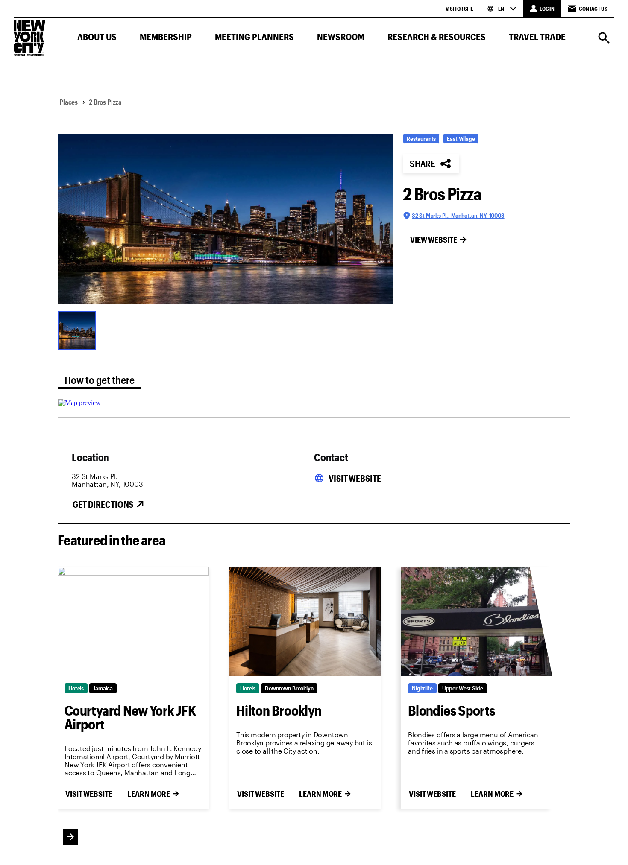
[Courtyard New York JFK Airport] (133, 621)
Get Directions (103, 504)
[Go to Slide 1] (79, 329)
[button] (97, 38)
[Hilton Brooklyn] (305, 621)
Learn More (148, 793)
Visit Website (355, 478)
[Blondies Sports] (476, 621)
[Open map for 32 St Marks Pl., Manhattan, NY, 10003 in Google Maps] (79, 402)
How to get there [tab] (100, 380)
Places (68, 102)
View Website (433, 239)
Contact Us (593, 9)
